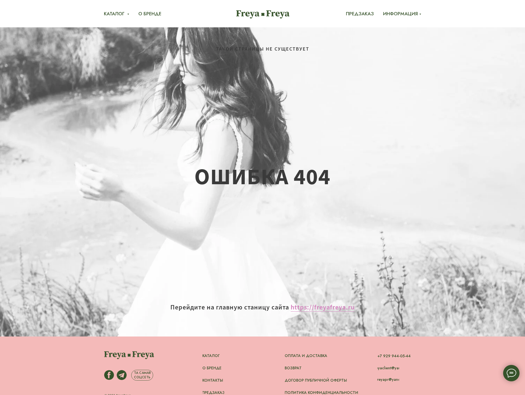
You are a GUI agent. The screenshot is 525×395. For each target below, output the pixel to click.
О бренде (149, 13)
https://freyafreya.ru (323, 307)
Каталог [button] (115, 13)
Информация (400, 13)
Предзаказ (360, 13)
